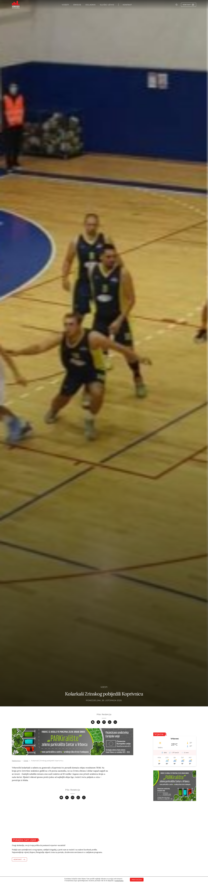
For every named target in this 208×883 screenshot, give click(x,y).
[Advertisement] (72, 819)
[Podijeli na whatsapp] (109, 722)
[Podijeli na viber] (115, 722)
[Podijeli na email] (104, 722)
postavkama (119, 881)
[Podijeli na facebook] (92, 722)
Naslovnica (16, 761)
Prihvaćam (137, 880)
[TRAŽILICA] (176, 4)
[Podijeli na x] (98, 722)
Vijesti (104, 687)
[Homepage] (16, 4)
